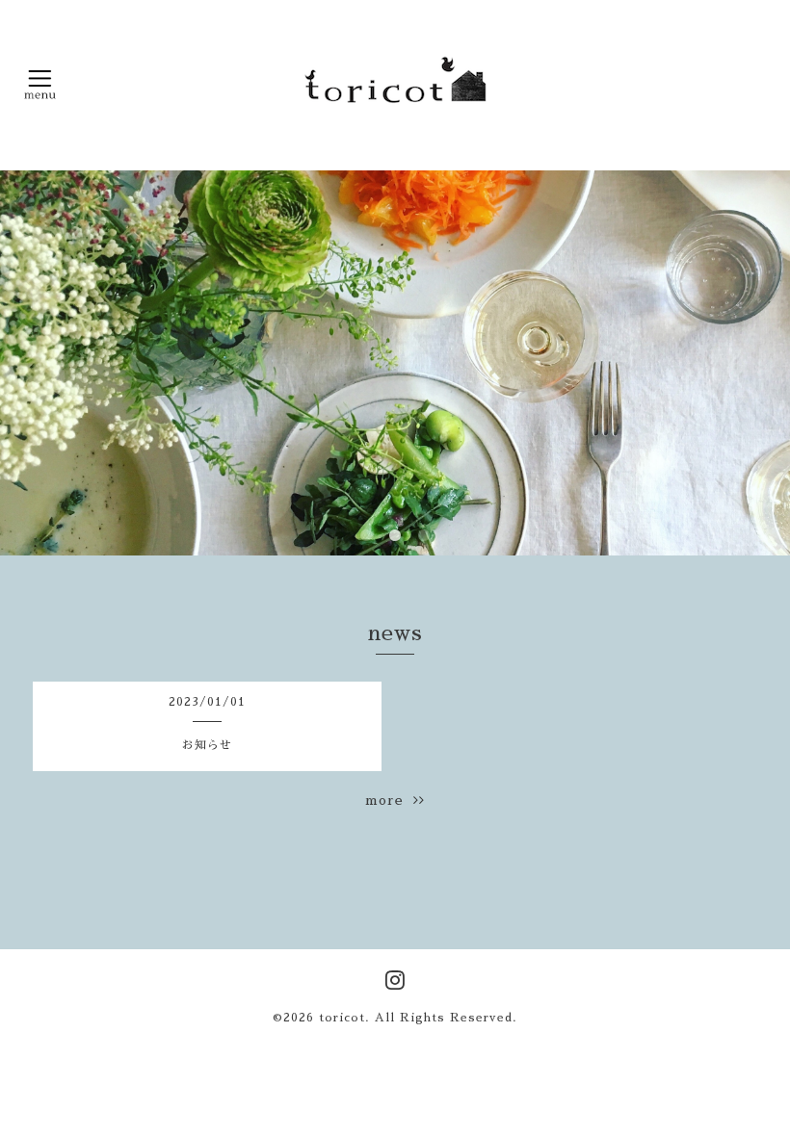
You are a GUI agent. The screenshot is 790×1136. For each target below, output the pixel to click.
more (389, 800)
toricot (342, 1017)
